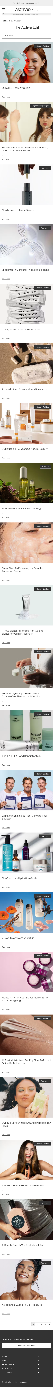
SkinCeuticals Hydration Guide (19, 878)
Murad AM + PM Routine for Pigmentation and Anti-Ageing (25, 999)
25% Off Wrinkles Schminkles (27, 3)
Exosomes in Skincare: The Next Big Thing (25, 269)
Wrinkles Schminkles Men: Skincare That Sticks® (24, 817)
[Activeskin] (26, 9)
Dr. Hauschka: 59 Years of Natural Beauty (25, 448)
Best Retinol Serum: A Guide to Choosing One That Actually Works (25, 149)
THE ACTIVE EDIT (15, 21)
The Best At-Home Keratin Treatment (23, 1185)
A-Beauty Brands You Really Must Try (22, 1245)
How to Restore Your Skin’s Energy (21, 508)
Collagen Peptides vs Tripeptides (21, 329)
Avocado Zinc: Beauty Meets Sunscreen (24, 389)
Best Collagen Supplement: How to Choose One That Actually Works (22, 695)
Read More (6, 97)
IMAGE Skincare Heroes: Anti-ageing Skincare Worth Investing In (23, 632)
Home (4, 21)
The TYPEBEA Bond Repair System (21, 756)
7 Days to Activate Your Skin (18, 938)
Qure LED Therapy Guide (16, 88)
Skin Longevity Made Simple (18, 210)
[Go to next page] (49, 1324)
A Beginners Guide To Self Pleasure (22, 1304)
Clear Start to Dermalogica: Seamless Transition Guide (23, 569)
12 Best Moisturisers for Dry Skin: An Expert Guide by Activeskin (26, 1061)
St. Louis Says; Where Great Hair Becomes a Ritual (26, 1124)
